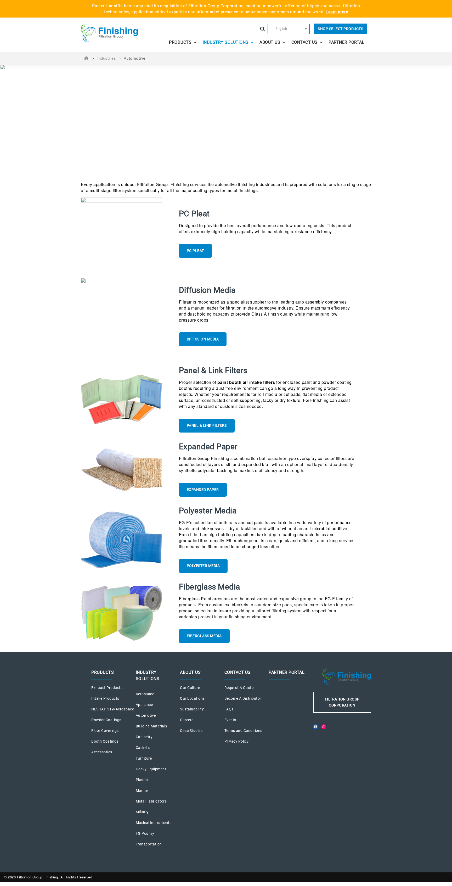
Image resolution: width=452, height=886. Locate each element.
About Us (269, 42)
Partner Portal (346, 42)
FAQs (229, 709)
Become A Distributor (242, 698)
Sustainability (192, 709)
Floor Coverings (105, 730)
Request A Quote (239, 688)
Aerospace (145, 694)
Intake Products (105, 698)
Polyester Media (203, 566)
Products (180, 42)
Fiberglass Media (204, 636)
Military (142, 812)
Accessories (101, 752)
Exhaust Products (106, 688)
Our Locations (192, 698)
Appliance (144, 705)
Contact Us (304, 42)
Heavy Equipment (151, 769)
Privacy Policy (236, 741)
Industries (106, 58)
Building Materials (151, 726)
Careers (187, 720)
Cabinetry (144, 737)
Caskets (143, 747)
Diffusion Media (203, 339)
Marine (142, 790)
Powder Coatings (106, 720)
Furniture (144, 758)
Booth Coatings (104, 741)
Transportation (149, 844)
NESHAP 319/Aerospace (112, 709)
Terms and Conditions (243, 730)
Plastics (143, 780)
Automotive (146, 715)
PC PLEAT (195, 251)
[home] (116, 33)
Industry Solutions (225, 42)
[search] (262, 29)
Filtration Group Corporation (342, 702)
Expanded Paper (203, 489)
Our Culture (190, 688)
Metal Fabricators (151, 801)
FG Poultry (145, 833)
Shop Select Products (340, 29)
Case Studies (191, 730)
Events (230, 720)
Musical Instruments (154, 823)
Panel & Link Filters (207, 425)
